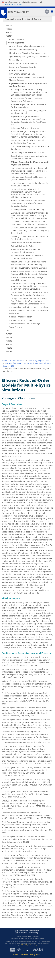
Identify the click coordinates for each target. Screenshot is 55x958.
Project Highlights (15, 42)
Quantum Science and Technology (24, 323)
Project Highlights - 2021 (39, 360)
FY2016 (9, 344)
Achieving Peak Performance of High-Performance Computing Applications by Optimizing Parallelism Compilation (29, 92)
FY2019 (9, 334)
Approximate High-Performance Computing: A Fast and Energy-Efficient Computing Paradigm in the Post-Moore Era (28, 120)
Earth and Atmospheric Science (23, 63)
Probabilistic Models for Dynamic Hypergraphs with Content (25, 250)
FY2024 (9, 25)
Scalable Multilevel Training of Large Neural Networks (27, 278)
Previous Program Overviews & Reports (23, 19)
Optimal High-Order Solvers (23, 246)
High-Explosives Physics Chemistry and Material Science (26, 78)
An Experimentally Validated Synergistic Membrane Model (28, 111)
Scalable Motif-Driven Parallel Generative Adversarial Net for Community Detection (29, 272)
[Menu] (52, 11)
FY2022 (9, 32)
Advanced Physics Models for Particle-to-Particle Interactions (29, 105)
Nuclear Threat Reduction (20, 316)
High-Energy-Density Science (22, 74)
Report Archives (17, 360)
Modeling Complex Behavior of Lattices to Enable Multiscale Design (29, 237)
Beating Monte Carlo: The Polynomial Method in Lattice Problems (27, 141)
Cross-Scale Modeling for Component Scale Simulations (30, 147)
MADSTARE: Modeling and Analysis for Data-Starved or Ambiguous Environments (29, 223)
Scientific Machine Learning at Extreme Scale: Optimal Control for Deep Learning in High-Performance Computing (29, 286)
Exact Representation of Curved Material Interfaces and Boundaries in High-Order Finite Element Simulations (29, 171)
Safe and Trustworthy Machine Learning (29, 268)
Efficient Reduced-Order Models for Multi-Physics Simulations (30, 163)
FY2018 (9, 337)
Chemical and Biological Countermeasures (28, 53)
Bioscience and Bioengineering (23, 49)
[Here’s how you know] (27, 3)
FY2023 (9, 29)
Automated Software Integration (25, 128)
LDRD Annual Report (18, 12)
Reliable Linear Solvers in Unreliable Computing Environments (27, 257)
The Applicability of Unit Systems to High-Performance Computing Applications (29, 293)
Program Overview (15, 39)
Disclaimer (24, 954)
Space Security (15, 327)
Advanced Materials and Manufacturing (27, 46)
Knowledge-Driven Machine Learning (27, 209)
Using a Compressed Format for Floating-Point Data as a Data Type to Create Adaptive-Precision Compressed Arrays (29, 301)
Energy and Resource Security (22, 67)
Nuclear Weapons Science (20, 320)
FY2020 (9, 330)
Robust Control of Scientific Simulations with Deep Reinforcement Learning (28, 263)
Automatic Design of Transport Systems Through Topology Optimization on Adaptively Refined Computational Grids (28, 134)
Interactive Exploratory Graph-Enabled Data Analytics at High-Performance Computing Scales (28, 203)
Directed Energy (16, 60)
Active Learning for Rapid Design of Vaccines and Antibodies (26, 99)
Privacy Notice (35, 954)
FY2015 (9, 348)
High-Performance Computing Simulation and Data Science (28, 84)
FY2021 (9, 36)
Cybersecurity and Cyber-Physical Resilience (29, 56)
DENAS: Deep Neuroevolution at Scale (27, 152)
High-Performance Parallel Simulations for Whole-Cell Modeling (29, 184)
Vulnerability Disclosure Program (30, 945)
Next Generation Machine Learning (26, 242)
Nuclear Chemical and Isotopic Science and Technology (28, 312)
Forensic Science (16, 70)
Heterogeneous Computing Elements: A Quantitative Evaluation (28, 178)
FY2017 (9, 341)
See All (9, 351)
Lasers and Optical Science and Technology (28, 307)
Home (4, 360)
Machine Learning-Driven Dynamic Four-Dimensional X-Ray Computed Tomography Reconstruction (30, 230)
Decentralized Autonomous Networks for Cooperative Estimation (29, 157)
